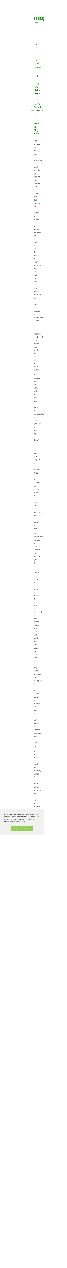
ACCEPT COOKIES (22, 829)
